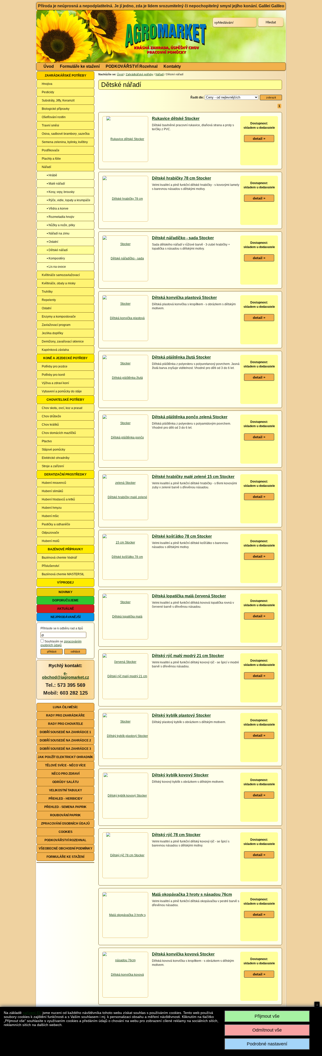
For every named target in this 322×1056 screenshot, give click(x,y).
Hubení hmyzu (52, 507)
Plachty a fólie (51, 158)
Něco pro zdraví (65, 773)
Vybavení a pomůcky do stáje (62, 391)
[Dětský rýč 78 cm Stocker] (125, 855)
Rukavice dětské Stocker (175, 118)
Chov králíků (50, 424)
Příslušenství (50, 566)
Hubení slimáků (52, 491)
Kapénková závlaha (55, 350)
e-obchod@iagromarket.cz (65, 675)
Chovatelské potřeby (65, 399)
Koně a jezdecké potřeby (65, 358)
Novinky (65, 592)
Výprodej (65, 582)
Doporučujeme (65, 600)
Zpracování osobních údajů (65, 823)
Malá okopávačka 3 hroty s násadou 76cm (192, 894)
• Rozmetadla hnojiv (60, 217)
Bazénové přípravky (65, 549)
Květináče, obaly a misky (58, 283)
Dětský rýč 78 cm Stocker (176, 835)
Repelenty (49, 300)
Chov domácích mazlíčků (59, 433)
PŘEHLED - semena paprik (65, 807)
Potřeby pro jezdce (54, 366)
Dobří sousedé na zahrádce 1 (65, 732)
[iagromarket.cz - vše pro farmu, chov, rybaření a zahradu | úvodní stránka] (111, 36)
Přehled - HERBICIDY (66, 798)
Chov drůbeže (51, 416)
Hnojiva (47, 84)
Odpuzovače (50, 532)
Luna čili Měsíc (65, 707)
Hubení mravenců (54, 483)
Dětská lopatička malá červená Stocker (189, 596)
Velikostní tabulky (65, 790)
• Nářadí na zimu (58, 233)
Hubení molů (50, 541)
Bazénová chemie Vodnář (59, 557)
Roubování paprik (65, 815)
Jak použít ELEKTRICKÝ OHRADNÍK (65, 757)
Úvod (49, 66)
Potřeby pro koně (53, 375)
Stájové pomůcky (53, 449)
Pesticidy (48, 92)
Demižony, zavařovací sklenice (63, 341)
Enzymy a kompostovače (59, 316)
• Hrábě (52, 175)
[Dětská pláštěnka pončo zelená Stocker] (125, 460)
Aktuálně (65, 608)
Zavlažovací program (56, 325)
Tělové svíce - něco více (65, 765)
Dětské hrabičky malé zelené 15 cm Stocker (193, 476)
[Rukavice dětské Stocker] (125, 139)
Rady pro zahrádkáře (65, 715)
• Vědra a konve (57, 208)
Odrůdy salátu (65, 782)
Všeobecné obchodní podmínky (65, 848)
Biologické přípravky (55, 109)
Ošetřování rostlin (54, 117)
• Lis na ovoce (56, 266)
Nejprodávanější (65, 617)
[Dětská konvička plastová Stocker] (125, 340)
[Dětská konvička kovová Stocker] (125, 997)
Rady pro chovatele (65, 724)
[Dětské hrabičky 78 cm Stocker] (125, 221)
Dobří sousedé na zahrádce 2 (65, 740)
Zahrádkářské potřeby (65, 75)
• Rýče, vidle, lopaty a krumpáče (68, 200)
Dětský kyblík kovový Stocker (180, 775)
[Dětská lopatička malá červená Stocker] (125, 639)
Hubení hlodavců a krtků (58, 499)
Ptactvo (47, 441)
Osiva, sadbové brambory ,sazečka (66, 133)
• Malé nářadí (56, 183)
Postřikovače (50, 150)
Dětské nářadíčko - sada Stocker (183, 238)
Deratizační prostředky (65, 474)
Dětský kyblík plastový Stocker (181, 715)
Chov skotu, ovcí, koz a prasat (62, 408)
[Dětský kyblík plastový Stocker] (125, 736)
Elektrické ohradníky (55, 458)
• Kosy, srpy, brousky (60, 192)
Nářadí (46, 167)
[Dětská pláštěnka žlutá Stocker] (125, 400)
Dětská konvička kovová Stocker (183, 954)
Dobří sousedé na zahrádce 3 (65, 749)
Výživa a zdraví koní (55, 383)
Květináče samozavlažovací (61, 275)
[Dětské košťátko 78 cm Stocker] (125, 579)
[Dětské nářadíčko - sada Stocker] (125, 281)
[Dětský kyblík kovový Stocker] (125, 795)
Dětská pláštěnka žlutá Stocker (181, 357)
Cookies (65, 832)
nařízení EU (32, 1013)
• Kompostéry (56, 258)
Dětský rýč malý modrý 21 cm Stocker (188, 656)
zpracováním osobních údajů (61, 643)
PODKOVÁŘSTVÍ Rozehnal (131, 66)
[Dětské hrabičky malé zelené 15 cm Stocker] (125, 519)
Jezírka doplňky (52, 333)
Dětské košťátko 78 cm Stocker (182, 536)
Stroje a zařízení (53, 466)
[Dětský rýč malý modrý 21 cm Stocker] (125, 698)
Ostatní (46, 308)
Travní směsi (50, 125)
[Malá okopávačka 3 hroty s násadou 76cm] (125, 937)
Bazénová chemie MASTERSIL (63, 574)
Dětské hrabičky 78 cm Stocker (181, 178)
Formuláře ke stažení (80, 66)
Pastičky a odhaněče (56, 524)
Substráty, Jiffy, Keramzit (58, 100)
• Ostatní (52, 242)
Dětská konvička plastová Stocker (184, 297)
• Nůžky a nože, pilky (61, 225)
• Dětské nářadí (57, 250)
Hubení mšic (50, 516)
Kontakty (172, 66)
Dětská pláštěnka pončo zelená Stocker (189, 417)
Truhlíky (47, 291)
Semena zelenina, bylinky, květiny (65, 142)
